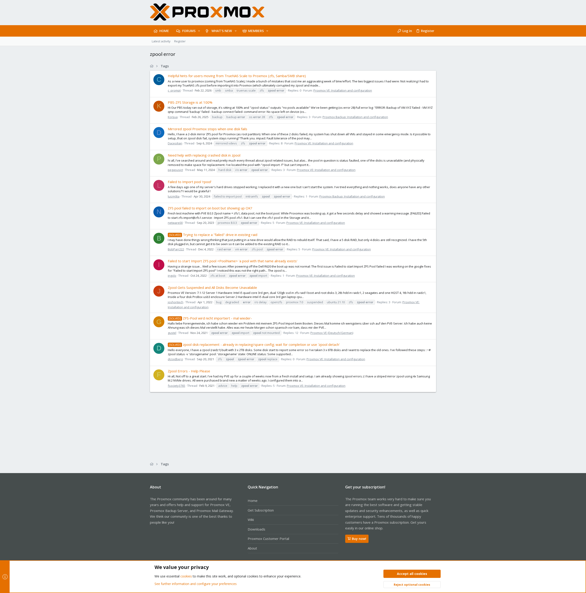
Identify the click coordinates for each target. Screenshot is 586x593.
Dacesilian (175, 143)
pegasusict (175, 170)
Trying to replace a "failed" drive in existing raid (213, 234)
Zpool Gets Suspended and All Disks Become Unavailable (212, 287)
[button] (199, 31)
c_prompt (174, 90)
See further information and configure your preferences (196, 584)
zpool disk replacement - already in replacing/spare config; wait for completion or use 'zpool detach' (254, 344)
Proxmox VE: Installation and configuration (342, 90)
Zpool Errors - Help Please (189, 371)
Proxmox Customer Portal (268, 538)
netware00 (175, 223)
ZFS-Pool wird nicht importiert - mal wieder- (210, 318)
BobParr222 (176, 249)
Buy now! (359, 538)
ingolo (172, 275)
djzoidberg (175, 359)
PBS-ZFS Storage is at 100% (190, 102)
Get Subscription (261, 510)
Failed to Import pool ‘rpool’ (190, 181)
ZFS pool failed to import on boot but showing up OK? (210, 208)
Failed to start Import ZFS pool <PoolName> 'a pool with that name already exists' (232, 261)
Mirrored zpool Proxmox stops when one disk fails (207, 129)
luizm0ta (173, 196)
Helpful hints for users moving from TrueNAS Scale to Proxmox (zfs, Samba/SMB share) (237, 75)
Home (253, 500)
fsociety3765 (176, 386)
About (252, 548)
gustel (172, 333)
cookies (186, 576)
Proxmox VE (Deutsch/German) (331, 333)
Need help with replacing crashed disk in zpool (204, 155)
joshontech (175, 302)
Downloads (256, 529)
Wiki (251, 519)
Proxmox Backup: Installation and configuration (355, 117)
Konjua (173, 117)
